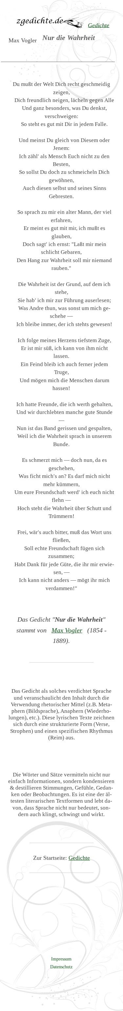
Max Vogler (66, 630)
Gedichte (79, 858)
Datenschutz (61, 966)
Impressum (61, 958)
